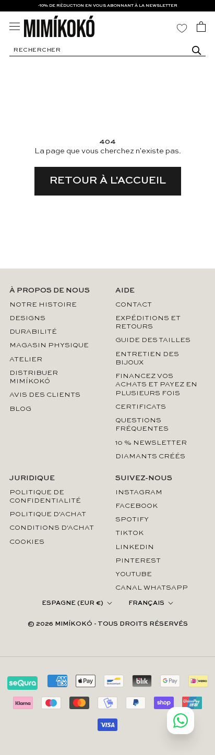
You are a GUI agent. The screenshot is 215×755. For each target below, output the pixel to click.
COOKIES (26, 542)
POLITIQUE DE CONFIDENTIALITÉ (45, 496)
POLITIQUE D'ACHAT (47, 514)
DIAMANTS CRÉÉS (150, 456)
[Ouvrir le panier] (201, 26)
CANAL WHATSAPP (151, 587)
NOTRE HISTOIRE (43, 304)
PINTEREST (138, 560)
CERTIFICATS (140, 407)
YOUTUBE (133, 574)
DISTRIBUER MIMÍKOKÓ (33, 377)
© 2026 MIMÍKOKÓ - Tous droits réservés (108, 624)
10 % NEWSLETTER (151, 443)
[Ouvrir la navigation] (14, 26)
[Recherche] (196, 50)
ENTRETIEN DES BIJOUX (147, 358)
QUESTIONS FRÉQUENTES (142, 424)
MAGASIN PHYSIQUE (49, 345)
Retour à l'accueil (108, 181)
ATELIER (25, 359)
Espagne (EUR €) (72, 603)
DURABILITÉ (33, 331)
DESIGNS (27, 318)
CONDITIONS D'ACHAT (51, 528)
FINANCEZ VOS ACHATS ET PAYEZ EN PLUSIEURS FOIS (156, 385)
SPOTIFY (132, 519)
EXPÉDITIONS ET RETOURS (148, 322)
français (146, 603)
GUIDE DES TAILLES (152, 340)
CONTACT (133, 304)
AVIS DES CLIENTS (44, 395)
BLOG (20, 409)
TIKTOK (129, 533)
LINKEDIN (134, 547)
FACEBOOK (136, 506)
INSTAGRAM (138, 492)
